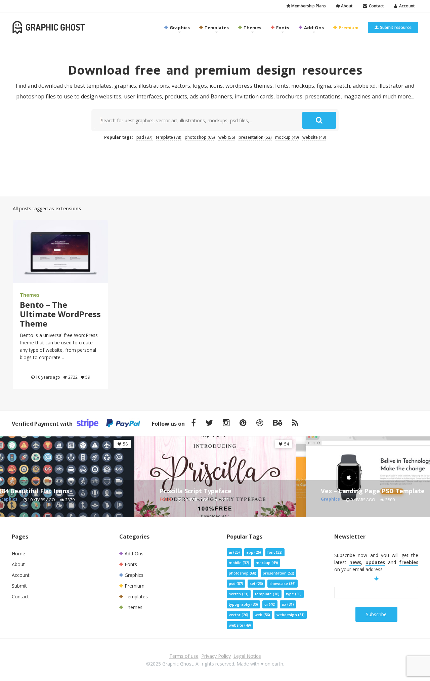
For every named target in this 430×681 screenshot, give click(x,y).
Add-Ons (313, 28)
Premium (348, 28)
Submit (19, 586)
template (168, 137)
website (314, 137)
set (256, 583)
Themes (252, 28)
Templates (216, 28)
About (346, 6)
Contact (375, 6)
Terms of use (184, 656)
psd (144, 137)
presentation (255, 137)
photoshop (200, 137)
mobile (239, 562)
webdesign (290, 614)
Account (406, 6)
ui (269, 604)
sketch (239, 593)
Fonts (282, 28)
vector (238, 614)
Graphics (179, 28)
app (253, 552)
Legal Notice (247, 656)
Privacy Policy (216, 656)
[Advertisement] (215, 165)
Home (18, 553)
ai (234, 552)
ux (288, 604)
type (294, 593)
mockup (287, 137)
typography (243, 604)
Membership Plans (308, 6)
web (226, 137)
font (275, 552)
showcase (282, 583)
